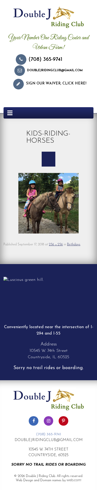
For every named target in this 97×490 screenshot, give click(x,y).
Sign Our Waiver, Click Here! (56, 83)
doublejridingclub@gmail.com (55, 70)
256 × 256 (56, 244)
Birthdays (73, 244)
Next (47, 159)
